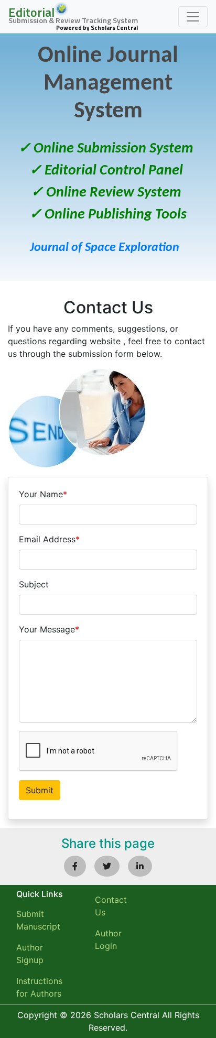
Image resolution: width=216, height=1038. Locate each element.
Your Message (49, 629)
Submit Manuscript (38, 920)
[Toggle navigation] (193, 16)
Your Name (43, 494)
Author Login (108, 939)
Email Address (49, 539)
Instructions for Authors (39, 987)
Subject (34, 584)
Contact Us (111, 905)
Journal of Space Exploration (104, 248)
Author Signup (30, 953)
